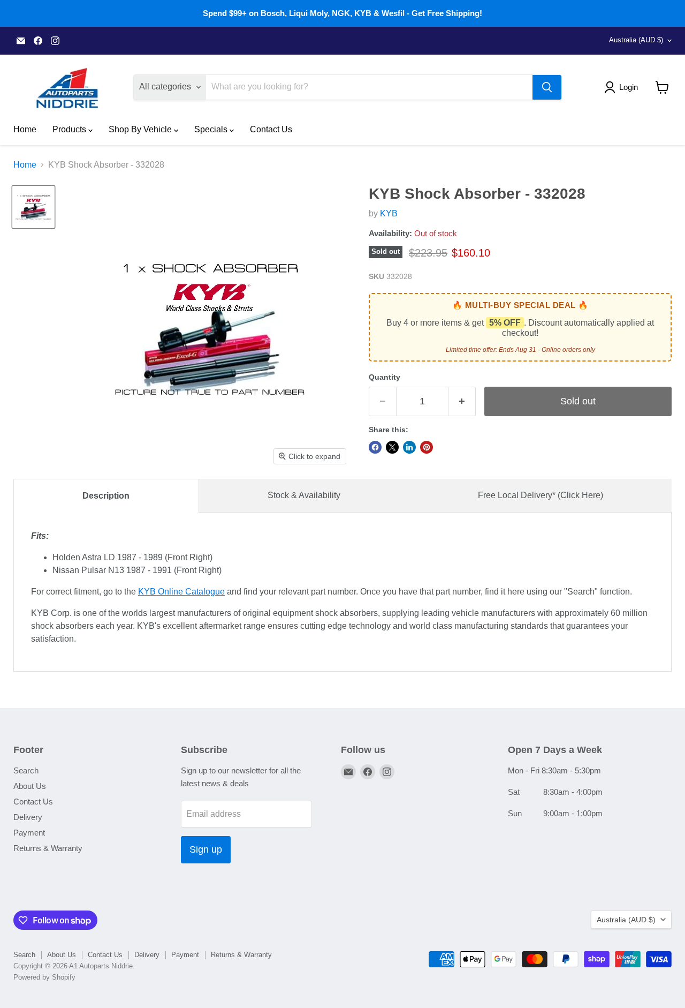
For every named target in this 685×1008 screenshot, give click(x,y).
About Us (29, 786)
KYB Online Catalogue (181, 591)
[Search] (546, 87)
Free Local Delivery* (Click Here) (540, 495)
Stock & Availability (304, 495)
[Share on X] (392, 447)
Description (106, 495)
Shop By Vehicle (141, 129)
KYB (389, 213)
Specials (212, 129)
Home (24, 129)
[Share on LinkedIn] (409, 447)
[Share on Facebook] (375, 447)
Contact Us (271, 129)
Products (70, 129)
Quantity (384, 377)
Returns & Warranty (47, 848)
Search (26, 770)
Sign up (205, 849)
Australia (636, 40)
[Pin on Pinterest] (426, 447)
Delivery (27, 817)
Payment (29, 832)
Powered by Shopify (44, 977)
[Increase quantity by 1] (462, 401)
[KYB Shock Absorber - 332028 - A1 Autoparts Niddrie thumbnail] (33, 207)
